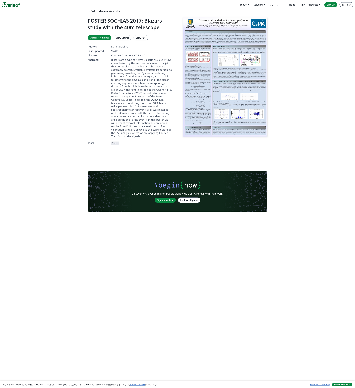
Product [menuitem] (243, 4)
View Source (122, 37)
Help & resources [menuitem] (309, 4)
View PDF (141, 37)
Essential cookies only (320, 384)
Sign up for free (165, 200)
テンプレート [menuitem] (276, 4)
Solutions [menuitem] (258, 4)
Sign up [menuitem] (331, 4)
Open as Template (99, 37)
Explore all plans (189, 200)
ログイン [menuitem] (346, 4)
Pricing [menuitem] (291, 4)
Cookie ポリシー (137, 384)
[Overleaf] (11, 4)
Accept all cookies (342, 384)
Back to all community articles (104, 11)
